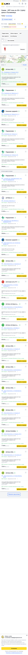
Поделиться (14, 19)
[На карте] (25, 57)
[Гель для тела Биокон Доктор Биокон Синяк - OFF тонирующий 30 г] (5, 49)
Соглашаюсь (14, 648)
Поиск (19, 3)
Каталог (3, 6)
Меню (2, 4)
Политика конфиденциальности (14, 652)
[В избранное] (26, 69)
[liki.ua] (7, 3)
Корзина (25, 3)
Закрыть (27, 635)
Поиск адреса (2, 27)
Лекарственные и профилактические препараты (15, 6)
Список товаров (22, 3)
